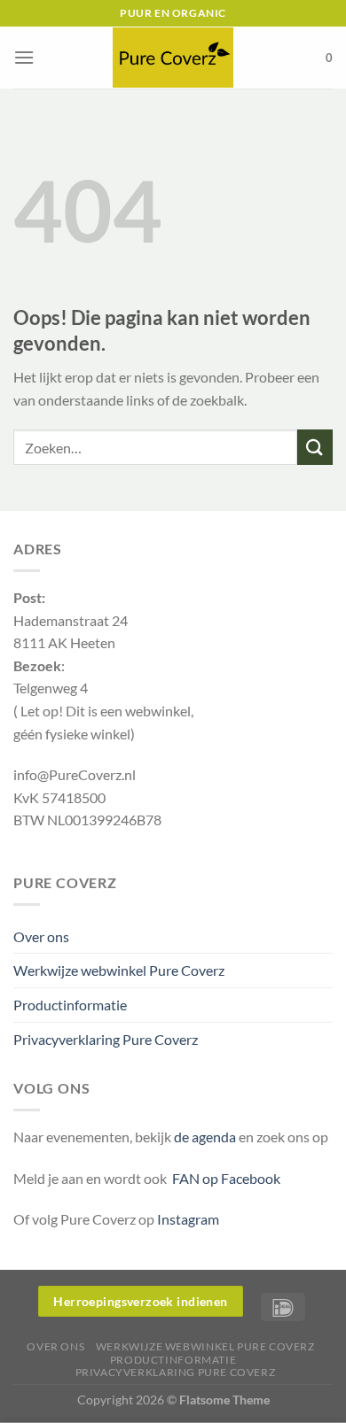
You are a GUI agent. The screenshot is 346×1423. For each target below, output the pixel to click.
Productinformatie (70, 1004)
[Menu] (24, 57)
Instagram (188, 1218)
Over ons (41, 936)
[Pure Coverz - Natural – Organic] (173, 58)
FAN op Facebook (223, 1178)
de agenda (206, 1136)
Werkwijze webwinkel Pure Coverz (118, 970)
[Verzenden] (315, 446)
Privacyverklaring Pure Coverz (105, 1039)
